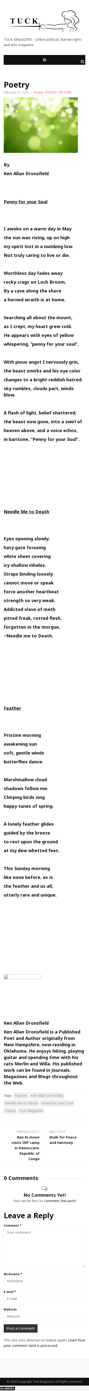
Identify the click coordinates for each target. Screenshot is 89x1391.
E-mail (10, 1292)
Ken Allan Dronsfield (47, 1095)
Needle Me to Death (21, 1103)
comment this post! (60, 1200)
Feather (21, 1095)
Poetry (38, 92)
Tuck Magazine (31, 1110)
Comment (13, 1225)
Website (10, 1309)
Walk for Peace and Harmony (63, 1140)
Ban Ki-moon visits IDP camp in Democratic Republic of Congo (26, 1148)
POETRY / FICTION (58, 92)
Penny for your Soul (57, 1103)
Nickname (13, 1274)
